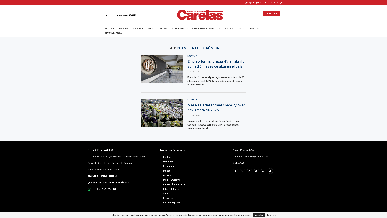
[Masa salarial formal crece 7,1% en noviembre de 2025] (162, 113)
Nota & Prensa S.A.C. (101, 150)
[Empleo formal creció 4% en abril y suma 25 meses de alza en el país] (162, 69)
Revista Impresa (113, 33)
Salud (242, 28)
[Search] (106, 15)
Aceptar (259, 215)
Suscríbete (272, 13)
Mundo (150, 28)
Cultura (163, 28)
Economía (138, 28)
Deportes (254, 28)
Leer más (271, 215)
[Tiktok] (281, 3)
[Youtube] (277, 3)
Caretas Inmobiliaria (203, 28)
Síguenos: (239, 163)
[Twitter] (268, 3)
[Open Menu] (111, 15)
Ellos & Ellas (226, 28)
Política (109, 28)
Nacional (123, 28)
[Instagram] (271, 3)
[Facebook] (265, 3)
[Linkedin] (274, 3)
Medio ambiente (180, 28)
